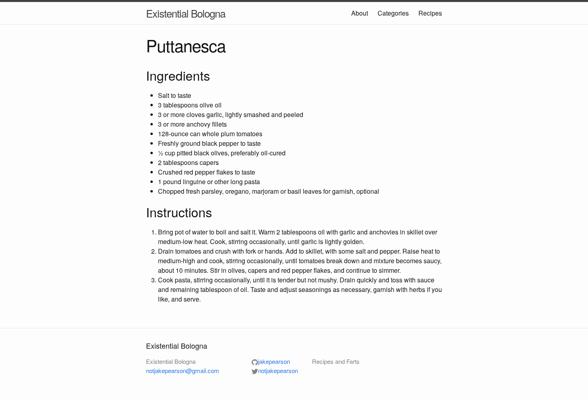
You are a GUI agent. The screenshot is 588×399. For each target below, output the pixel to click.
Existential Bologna (185, 13)
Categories (393, 13)
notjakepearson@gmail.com (182, 370)
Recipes (430, 13)
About (359, 13)
